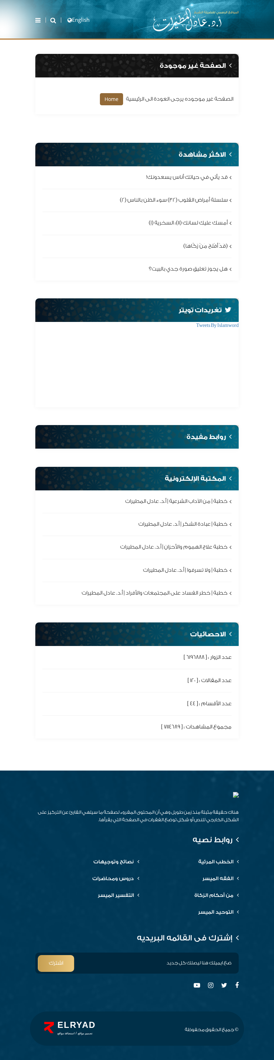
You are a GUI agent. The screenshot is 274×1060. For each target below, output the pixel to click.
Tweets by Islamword (217, 325)
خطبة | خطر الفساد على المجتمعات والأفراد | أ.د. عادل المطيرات (155, 593)
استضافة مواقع (66, 1033)
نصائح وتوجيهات (113, 862)
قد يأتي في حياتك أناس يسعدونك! (187, 177)
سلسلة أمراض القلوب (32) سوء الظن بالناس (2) (174, 200)
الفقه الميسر (217, 879)
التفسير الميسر (116, 895)
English (81, 19)
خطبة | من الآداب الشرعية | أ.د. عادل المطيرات (176, 501)
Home (111, 99)
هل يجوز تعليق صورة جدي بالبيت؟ (188, 269)
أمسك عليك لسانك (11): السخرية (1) (188, 223)
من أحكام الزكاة (213, 895)
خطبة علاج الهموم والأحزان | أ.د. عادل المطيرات (174, 547)
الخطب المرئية (215, 862)
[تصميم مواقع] (49, 1027)
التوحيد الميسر (215, 912)
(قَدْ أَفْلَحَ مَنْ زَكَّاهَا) (205, 246)
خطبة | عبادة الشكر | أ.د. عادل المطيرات (183, 524)
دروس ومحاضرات (113, 879)
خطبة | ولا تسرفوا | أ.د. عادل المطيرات (185, 570)
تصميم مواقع (85, 1033)
